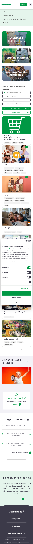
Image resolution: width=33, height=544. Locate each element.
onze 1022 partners (10, 249)
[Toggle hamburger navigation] (30, 4)
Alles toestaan (16, 293)
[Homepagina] (6, 4)
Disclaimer (14, 542)
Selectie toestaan (16, 297)
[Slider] (16, 376)
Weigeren (16, 302)
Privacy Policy (7, 542)
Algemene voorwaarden (23, 542)
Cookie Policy (25, 539)
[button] (28, 361)
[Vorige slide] (2, 400)
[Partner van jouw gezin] (3, 12)
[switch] (29, 272)
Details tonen (24, 288)
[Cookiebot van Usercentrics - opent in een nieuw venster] (24, 241)
